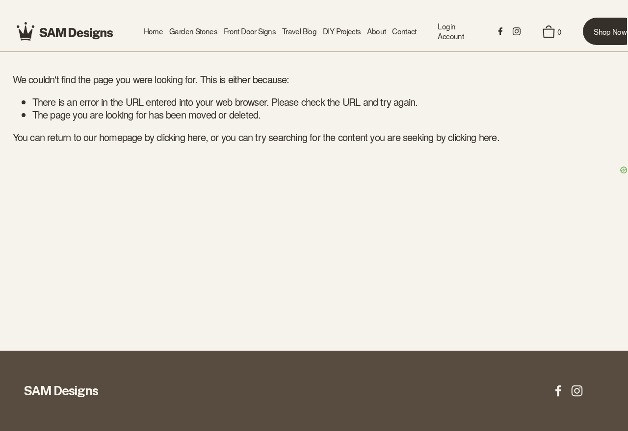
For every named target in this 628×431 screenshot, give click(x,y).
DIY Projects (342, 31)
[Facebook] (500, 31)
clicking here (181, 137)
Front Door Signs (250, 31)
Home (153, 31)
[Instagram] (517, 31)
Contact (404, 31)
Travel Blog (299, 31)
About (376, 31)
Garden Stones (193, 31)
